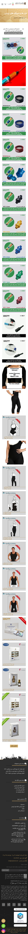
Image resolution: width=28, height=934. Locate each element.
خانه (26, 16)
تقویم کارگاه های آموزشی (19, 788)
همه (23, 29)
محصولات (22, 805)
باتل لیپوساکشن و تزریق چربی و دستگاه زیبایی (11, 29)
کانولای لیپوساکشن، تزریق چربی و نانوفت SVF (13, 31)
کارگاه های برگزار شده (20, 790)
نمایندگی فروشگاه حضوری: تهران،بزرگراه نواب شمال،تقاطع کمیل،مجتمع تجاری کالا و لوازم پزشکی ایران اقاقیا (17, 834)
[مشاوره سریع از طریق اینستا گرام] (3, 931)
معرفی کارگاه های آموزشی (19, 786)
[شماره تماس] (3, 921)
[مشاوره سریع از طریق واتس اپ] (3, 926)
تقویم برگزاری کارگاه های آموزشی (17, 807)
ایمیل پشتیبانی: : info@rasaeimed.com (16, 861)
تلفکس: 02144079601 (19, 823)
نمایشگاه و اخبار (21, 811)
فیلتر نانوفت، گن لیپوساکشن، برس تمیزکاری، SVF (13, 33)
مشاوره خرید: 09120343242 (17, 826)
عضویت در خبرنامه (5, 870)
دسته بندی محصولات (18, 16)
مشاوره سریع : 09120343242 (19, 858)
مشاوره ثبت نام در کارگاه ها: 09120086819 (18, 829)
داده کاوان (21, 929)
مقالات (23, 809)
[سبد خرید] (5, 4)
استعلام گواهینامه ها (20, 792)
